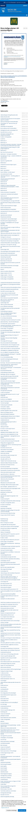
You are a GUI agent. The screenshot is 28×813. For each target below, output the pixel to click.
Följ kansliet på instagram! (6, 587)
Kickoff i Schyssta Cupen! (6, 207)
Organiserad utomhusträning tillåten (8, 594)
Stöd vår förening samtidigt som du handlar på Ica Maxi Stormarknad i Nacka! (11, 625)
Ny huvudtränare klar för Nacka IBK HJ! (8, 128)
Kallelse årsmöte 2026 (5, 116)
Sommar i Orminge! (4, 622)
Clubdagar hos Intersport (6, 237)
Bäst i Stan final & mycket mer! (7, 152)
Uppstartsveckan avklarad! (6, 215)
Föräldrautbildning (4, 708)
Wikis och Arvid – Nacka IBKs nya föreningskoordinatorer (7, 300)
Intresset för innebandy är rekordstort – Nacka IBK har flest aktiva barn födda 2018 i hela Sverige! (11, 145)
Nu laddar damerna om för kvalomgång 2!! (9, 702)
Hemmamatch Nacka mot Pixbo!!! (7, 608)
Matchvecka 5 (3, 162)
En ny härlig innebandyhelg (6, 318)
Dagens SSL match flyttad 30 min (7, 665)
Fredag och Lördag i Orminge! (7, 671)
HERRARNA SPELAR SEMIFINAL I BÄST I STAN (9, 432)
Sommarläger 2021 (4, 571)
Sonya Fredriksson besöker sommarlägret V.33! (10, 239)
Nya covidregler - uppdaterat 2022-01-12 (9, 486)
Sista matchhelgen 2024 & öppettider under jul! (10, 251)
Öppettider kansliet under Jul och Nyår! (8, 657)
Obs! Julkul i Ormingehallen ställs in (8, 502)
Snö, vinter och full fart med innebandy (9, 316)
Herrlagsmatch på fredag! (6, 792)
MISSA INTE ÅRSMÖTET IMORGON (7, 414)
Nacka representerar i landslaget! (7, 741)
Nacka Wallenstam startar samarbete (8, 717)
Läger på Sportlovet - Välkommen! (7, 474)
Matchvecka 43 (4, 196)
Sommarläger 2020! (4, 646)
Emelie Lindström (4, 691)
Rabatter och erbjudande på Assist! (8, 613)
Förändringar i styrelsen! (6, 408)
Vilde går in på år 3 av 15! (6, 459)
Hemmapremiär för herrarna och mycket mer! (10, 211)
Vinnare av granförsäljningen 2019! (8, 656)
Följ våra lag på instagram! (6, 764)
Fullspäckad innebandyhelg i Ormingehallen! (10, 240)
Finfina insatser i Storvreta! (6, 789)
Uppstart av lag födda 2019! (6, 160)
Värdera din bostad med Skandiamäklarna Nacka (11, 287)
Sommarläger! (3, 680)
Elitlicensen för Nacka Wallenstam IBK (8, 728)
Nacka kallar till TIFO (5, 698)
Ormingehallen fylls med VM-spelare (8, 524)
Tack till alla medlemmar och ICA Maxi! (8, 791)
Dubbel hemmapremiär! (5, 674)
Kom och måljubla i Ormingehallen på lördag (10, 352)
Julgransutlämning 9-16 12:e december (8, 606)
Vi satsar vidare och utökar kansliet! (8, 293)
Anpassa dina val (5, 807)
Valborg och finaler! (5, 426)
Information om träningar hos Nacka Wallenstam (11, 638)
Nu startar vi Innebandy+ (6, 504)
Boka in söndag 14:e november (7, 522)
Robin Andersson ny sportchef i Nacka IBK (9, 297)
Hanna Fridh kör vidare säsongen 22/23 (9, 455)
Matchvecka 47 (4, 188)
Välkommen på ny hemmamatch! (7, 479)
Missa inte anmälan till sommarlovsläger (9, 342)
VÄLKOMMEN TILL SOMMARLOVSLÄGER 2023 (9, 350)
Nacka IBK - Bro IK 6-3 (5, 794)
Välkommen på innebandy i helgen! (8, 381)
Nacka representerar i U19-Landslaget (8, 750)
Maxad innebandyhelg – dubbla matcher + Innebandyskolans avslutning (9, 365)
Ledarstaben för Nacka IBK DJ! (7, 126)
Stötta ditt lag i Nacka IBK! (6, 257)
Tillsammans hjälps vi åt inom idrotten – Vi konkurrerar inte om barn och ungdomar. (9, 577)
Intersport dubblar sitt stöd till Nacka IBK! (9, 255)
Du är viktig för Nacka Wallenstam (7, 616)
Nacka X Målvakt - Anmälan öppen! (8, 172)
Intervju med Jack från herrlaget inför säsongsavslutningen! (8, 786)
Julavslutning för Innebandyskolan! (8, 253)
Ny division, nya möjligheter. (6, 399)
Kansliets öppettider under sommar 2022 (9, 410)
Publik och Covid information (6, 618)
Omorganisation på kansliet (6, 390)
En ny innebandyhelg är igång (7, 357)
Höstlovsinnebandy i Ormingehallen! (8, 192)
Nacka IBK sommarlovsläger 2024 (7, 291)
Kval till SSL (3, 138)
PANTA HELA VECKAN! (5, 453)
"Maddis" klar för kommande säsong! (8, 461)
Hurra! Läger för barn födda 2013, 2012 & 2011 (10, 539)
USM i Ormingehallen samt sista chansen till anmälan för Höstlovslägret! (9, 198)
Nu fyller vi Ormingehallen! (6, 137)
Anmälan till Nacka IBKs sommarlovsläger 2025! (10, 242)
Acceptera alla (22, 810)
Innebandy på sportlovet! (6, 652)
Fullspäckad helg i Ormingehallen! (7, 535)
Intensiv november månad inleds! (7, 271)
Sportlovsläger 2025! (5, 249)
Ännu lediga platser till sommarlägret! (10, 29)
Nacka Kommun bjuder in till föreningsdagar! (10, 526)
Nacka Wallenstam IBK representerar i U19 (9, 589)
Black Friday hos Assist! (5, 659)
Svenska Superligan (5, 403)
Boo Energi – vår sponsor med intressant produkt (11, 362)
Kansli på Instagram (5, 723)
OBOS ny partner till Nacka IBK (7, 304)
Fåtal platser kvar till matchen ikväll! (8, 482)
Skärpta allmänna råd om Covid (7, 615)
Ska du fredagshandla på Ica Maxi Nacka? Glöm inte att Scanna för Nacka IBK (10, 476)
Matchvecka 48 (4, 183)
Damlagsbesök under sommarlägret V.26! (9, 130)
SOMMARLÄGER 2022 (5, 420)
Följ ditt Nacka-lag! (4, 518)
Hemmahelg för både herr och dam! (8, 663)
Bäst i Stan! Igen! (4, 745)
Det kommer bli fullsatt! (5, 457)
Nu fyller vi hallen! (4, 537)
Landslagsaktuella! (4, 689)
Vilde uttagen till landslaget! (6, 569)
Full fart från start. (4, 397)
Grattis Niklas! (3, 784)
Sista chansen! (4, 687)
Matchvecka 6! (3, 158)
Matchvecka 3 (3, 168)
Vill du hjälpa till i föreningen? (7, 341)
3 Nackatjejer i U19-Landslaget (7, 737)
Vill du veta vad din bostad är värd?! (8, 472)
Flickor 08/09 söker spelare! (6, 585)
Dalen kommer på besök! (6, 667)
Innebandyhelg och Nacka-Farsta (7, 372)
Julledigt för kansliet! (5, 715)
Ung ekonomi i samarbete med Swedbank (9, 194)
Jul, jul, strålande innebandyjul (7, 306)
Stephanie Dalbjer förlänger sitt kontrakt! (9, 462)
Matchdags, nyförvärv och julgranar (8, 374)
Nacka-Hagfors (4, 766)
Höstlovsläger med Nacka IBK (7, 385)
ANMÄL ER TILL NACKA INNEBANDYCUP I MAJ (9, 434)
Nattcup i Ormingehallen (5, 532)
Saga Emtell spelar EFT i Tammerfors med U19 (10, 534)
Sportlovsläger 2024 (5, 302)
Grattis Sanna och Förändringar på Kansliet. (10, 654)
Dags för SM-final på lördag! (6, 574)
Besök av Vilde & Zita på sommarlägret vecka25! (10, 579)
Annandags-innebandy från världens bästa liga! (10, 500)
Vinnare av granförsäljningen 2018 (8, 710)
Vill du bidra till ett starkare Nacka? (8, 439)
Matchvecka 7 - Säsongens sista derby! (9, 154)
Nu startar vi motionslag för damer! (8, 428)
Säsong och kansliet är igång (6, 550)
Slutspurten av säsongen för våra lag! (8, 244)
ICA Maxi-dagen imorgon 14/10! (7, 752)
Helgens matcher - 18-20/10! (6, 275)
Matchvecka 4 (3, 166)
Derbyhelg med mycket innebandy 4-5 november (11, 319)
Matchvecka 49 (4, 181)
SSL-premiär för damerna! (6, 676)
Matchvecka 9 (3, 150)
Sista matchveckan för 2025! (6, 174)
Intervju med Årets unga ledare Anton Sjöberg (10, 558)
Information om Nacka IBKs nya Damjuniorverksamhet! (7, 134)
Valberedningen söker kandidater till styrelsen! (10, 573)
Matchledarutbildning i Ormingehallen (8, 209)
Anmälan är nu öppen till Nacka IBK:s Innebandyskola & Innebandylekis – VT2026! (10, 186)
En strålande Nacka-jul (5, 530)
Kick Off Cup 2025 (4, 225)
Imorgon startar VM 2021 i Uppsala (8, 515)
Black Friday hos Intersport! (6, 260)
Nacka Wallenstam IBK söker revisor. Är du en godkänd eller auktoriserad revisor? (10, 730)
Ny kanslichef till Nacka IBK (6, 370)
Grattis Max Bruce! (4, 685)
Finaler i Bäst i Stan (4, 430)
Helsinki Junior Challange (6, 777)
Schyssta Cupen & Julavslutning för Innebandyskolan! (8, 179)
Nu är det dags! (4, 704)
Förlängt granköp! (4, 520)
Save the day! (3, 739)
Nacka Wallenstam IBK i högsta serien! (8, 694)
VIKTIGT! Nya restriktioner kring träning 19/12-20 (10, 602)
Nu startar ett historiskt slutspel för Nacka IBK (10, 441)
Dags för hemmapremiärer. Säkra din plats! (9, 401)
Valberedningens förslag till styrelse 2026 (9, 115)
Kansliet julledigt (4, 506)
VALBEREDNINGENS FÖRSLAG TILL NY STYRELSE (10, 416)
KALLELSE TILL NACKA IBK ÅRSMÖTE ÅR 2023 (9, 346)
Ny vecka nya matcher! (5, 466)
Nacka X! (2, 269)
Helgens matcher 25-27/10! (6, 273)
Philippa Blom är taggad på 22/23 (7, 442)
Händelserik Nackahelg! (5, 762)
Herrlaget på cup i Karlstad (6, 775)
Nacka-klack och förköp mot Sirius (7, 464)
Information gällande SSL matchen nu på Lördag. (11, 642)
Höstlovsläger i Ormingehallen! (7, 328)
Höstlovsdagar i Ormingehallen (7, 277)
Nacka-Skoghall (4, 768)
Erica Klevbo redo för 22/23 (6, 447)
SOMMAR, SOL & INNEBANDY (6, 451)
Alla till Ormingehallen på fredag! (7, 796)
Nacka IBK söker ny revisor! (6, 132)
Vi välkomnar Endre (5, 673)
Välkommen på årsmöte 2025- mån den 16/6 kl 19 (11, 233)
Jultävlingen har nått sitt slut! (6, 492)
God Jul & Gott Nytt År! (5, 498)
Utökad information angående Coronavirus (9, 644)
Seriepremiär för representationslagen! (9, 218)
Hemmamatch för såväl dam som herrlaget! (9, 265)
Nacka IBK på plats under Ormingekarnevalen (10, 344)
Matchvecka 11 (4, 140)
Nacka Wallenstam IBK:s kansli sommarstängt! (10, 620)
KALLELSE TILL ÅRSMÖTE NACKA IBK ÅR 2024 (9, 289)
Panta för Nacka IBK (5, 480)
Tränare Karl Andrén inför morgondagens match (10, 488)
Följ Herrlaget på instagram (6, 773)
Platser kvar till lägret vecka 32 (7, 412)
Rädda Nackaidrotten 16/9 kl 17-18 (8, 678)
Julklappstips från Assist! (6, 749)
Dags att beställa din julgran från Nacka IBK (9, 376)
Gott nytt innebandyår (5, 361)
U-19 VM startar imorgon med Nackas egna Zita (10, 546)
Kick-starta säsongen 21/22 (6, 583)
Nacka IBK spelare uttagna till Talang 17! (9, 220)
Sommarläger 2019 (4, 700)
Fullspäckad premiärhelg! (6, 217)
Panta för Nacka (4, 424)
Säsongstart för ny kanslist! (6, 735)
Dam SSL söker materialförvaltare (7, 567)
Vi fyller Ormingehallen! (5, 719)
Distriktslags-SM (4, 711)
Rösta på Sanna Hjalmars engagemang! (9, 528)
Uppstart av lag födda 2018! (6, 258)
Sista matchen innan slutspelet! (7, 449)
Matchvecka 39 (4, 213)
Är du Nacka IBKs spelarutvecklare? (8, 323)
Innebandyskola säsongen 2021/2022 (8, 556)
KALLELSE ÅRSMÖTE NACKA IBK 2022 (8, 418)
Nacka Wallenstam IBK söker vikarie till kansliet (10, 661)
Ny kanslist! (3, 754)
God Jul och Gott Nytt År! (5, 713)
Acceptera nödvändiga (11, 810)
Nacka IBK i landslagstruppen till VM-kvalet (9, 359)
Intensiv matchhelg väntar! (6, 267)
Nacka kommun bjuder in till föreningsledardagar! (11, 669)
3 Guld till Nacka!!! (4, 779)
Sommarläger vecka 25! (5, 560)
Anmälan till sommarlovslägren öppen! (8, 164)
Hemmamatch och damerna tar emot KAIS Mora (10, 470)
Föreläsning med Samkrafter (6, 404)
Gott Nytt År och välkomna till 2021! (8, 598)
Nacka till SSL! (3, 696)
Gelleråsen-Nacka (4, 771)
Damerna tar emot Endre (6, 490)
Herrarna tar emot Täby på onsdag (8, 513)
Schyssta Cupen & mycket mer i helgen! (9, 205)
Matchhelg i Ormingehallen (6, 508)
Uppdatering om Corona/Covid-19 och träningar (10, 633)
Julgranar (2, 721)
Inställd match (3, 494)
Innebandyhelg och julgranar (6, 311)
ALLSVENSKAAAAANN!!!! (5, 743)
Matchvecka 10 (4, 142)
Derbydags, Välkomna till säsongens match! (9, 484)
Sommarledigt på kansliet (6, 555)
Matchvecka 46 (4, 190)
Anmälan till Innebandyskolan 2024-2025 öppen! (10, 282)
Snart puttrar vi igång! (5, 406)
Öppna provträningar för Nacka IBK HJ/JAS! (9, 121)
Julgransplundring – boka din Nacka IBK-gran (10, 321)
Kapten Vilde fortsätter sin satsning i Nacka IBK (10, 348)
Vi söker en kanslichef (5, 392)
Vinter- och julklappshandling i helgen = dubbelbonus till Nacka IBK (9, 313)
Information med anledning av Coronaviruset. (10, 648)
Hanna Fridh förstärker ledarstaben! (8, 562)
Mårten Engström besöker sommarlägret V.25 (10, 235)
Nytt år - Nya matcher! (5, 170)
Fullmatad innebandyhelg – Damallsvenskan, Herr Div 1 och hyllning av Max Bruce (11, 326)
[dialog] (14, 805)
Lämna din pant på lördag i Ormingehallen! (9, 468)
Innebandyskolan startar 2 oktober (8, 548)
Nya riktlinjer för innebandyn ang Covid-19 (9, 604)
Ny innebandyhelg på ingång (6, 330)
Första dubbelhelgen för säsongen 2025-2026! (10, 200)
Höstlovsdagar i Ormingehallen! (7, 278)
